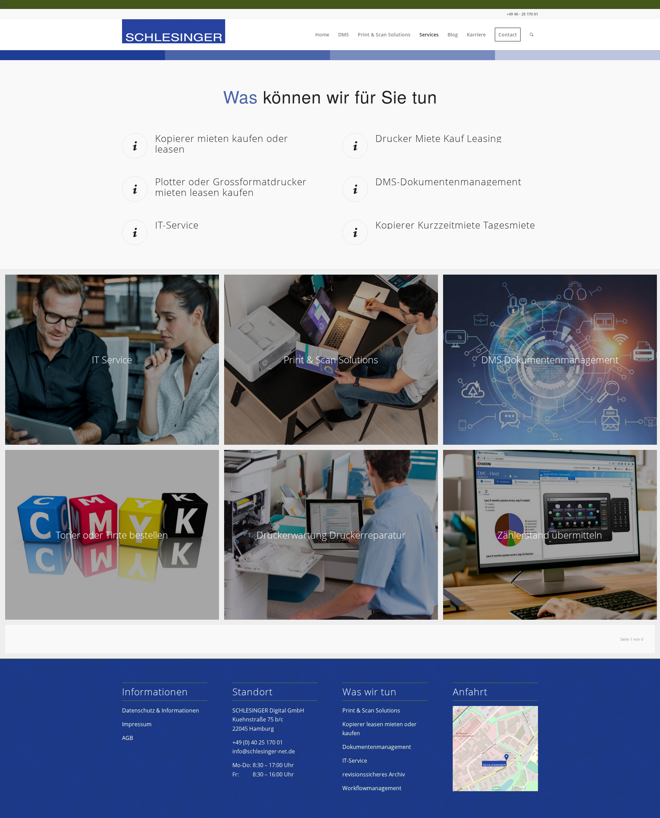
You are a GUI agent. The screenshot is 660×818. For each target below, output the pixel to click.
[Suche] (531, 34)
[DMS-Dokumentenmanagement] (355, 189)
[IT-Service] (134, 232)
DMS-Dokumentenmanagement (448, 181)
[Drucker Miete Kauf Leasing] (355, 145)
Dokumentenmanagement (376, 747)
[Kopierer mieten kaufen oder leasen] (134, 145)
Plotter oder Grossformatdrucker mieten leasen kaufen (231, 187)
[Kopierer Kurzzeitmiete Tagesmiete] (355, 232)
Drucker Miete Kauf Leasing (438, 138)
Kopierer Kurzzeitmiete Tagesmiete (455, 224)
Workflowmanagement (372, 788)
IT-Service (177, 224)
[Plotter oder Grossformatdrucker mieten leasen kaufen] (134, 189)
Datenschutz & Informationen (160, 710)
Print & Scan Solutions (371, 710)
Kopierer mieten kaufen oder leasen (221, 143)
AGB (127, 738)
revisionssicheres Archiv (373, 774)
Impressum (137, 724)
